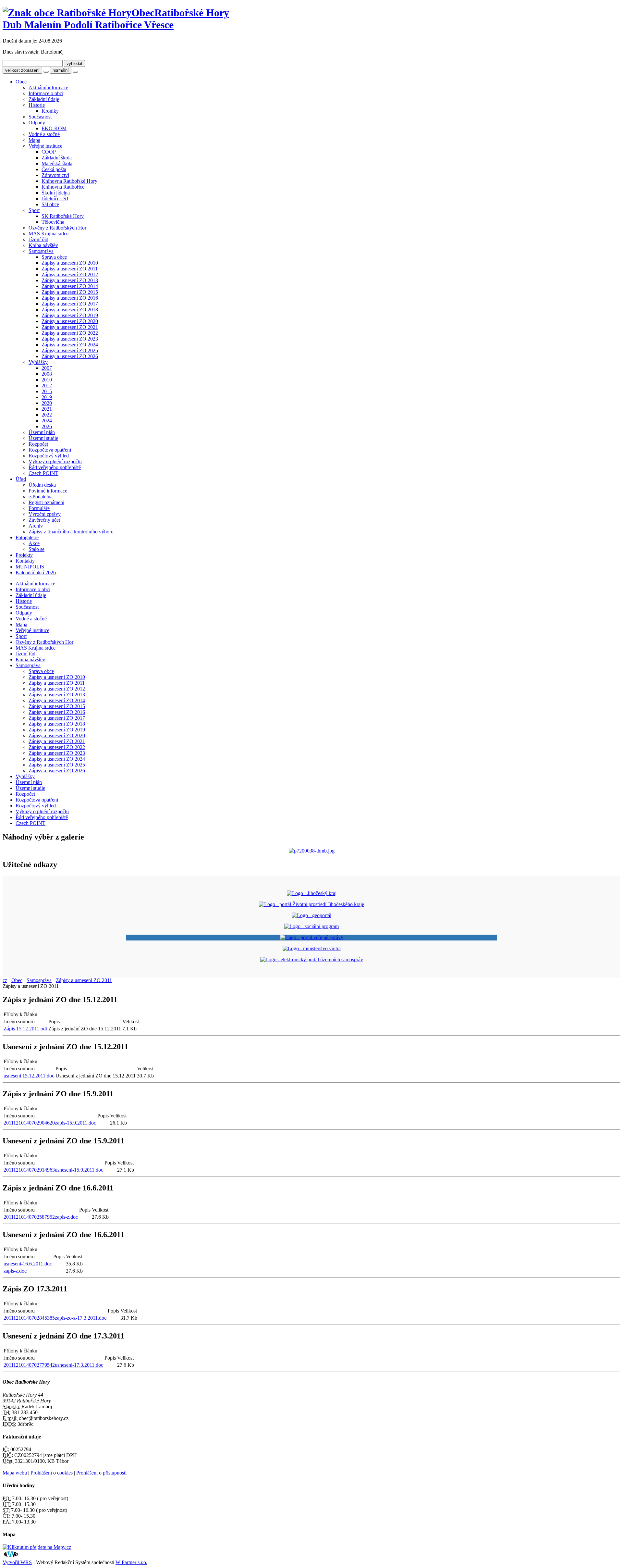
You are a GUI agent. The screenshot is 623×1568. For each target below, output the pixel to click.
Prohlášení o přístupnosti (101, 1472)
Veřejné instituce (45, 146)
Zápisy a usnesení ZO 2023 (70, 339)
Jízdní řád (38, 239)
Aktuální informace (48, 87)
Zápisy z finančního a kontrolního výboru (71, 531)
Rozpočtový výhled (49, 455)
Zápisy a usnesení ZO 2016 (70, 298)
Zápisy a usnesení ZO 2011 (70, 268)
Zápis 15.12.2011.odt (25, 1028)
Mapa (34, 140)
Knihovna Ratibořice (63, 187)
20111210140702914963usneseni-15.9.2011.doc (53, 1170)
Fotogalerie (27, 537)
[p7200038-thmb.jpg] (312, 850)
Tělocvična (53, 222)
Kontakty (25, 561)
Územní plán (42, 432)
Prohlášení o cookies (52, 1472)
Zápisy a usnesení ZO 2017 (70, 303)
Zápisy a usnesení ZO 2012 (70, 274)
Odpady (37, 122)
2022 (47, 414)
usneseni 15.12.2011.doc (29, 1075)
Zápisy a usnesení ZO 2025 (70, 350)
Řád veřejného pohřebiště (55, 467)
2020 (47, 403)
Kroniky (50, 111)
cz (5, 980)
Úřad (21, 479)
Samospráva (41, 251)
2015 (47, 391)
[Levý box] (311, 893)
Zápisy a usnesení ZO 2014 (70, 286)
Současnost (40, 116)
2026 (47, 426)
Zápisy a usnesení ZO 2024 (70, 344)
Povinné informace (48, 490)
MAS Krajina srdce (48, 233)
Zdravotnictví (55, 175)
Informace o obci (46, 93)
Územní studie (43, 438)
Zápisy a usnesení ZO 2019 (70, 315)
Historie (37, 105)
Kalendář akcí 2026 (36, 572)
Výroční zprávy (45, 514)
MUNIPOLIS (30, 566)
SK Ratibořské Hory (63, 216)
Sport (34, 210)
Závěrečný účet (44, 520)
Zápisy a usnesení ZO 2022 (70, 333)
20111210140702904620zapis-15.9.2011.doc (50, 1123)
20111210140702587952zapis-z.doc (41, 1217)
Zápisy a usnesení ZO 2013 (70, 280)
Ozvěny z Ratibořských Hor (57, 227)
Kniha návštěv (43, 245)
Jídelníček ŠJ (55, 198)
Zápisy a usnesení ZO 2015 (70, 292)
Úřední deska (42, 485)
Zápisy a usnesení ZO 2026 (70, 356)
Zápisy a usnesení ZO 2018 (70, 309)
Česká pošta (54, 169)
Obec (21, 81)
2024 (47, 420)
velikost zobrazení (22, 70)
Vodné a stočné (44, 134)
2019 (47, 397)
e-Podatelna (41, 496)
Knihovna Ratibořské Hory (69, 181)
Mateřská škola (57, 163)
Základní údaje (44, 99)
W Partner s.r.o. (131, 1562)
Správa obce (54, 257)
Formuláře (39, 508)
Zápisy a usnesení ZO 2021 (70, 327)
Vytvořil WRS (17, 1562)
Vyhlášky (38, 362)
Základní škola (57, 157)
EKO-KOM (54, 128)
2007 (47, 368)
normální (61, 70)
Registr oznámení (46, 502)
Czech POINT (43, 473)
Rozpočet (38, 444)
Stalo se (36, 549)
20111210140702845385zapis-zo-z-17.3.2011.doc (55, 1318)
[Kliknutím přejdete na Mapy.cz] (37, 1547)
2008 (47, 374)
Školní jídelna (56, 192)
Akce (34, 543)
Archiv (36, 526)
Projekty (24, 555)
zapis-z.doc (15, 1271)
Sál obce (50, 204)
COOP (49, 152)
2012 (47, 385)
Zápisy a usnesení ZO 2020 (70, 321)
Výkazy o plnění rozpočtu (55, 461)
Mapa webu (15, 1472)
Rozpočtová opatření (50, 450)
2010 (47, 379)
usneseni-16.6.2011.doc (28, 1263)
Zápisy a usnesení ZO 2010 (70, 263)
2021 (47, 409)
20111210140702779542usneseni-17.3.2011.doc (53, 1365)
